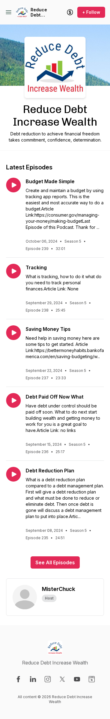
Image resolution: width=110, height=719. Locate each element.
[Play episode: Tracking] (13, 271)
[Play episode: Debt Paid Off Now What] (13, 400)
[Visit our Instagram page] (48, 679)
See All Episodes (55, 562)
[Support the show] (70, 12)
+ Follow (91, 12)
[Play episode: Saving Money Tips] (13, 332)
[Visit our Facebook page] (18, 679)
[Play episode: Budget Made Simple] (13, 185)
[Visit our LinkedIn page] (33, 679)
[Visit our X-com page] (62, 679)
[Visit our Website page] (92, 679)
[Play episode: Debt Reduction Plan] (13, 474)
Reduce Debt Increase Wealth (40, 12)
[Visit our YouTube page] (77, 679)
